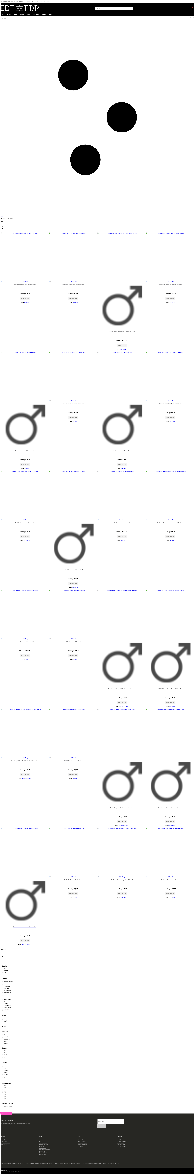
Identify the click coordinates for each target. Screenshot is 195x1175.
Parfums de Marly (26, 944)
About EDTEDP (35, 1)
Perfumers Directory (122, 1141)
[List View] (3, 231)
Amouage (26, 302)
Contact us (3, 1139)
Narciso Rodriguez (123, 825)
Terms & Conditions (44, 1153)
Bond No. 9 (172, 421)
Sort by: (3, 218)
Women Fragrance (82, 1139)
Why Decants (42, 1148)
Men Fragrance (82, 1141)
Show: (2, 221)
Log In (47, 1)
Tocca (75, 897)
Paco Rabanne (172, 825)
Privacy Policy (42, 1154)
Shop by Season (121, 1144)
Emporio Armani (123, 706)
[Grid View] (1, 231)
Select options (25, 298)
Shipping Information (44, 1149)
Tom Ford (123, 897)
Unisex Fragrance (82, 1143)
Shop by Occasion (121, 1146)
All (2, 14)
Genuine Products (43, 1144)
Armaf (75, 421)
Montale (75, 778)
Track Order (3, 1144)
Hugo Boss (172, 706)
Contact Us (42, 1)
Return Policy (42, 1151)
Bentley (123, 468)
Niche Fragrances (82, 1144)
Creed (172, 540)
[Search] (130, 8)
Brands (44, 14)
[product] (25, 258)
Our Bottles (42, 1146)
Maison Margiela (26, 778)
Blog (50, 14)
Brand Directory (121, 1139)
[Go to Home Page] (1, 17)
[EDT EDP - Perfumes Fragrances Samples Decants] (20, 7)
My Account (27, 1)
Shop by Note (120, 1143)
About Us (41, 1139)
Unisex (22, 14)
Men (15, 14)
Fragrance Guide (43, 1143)
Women (9, 14)
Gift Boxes (36, 14)
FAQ (40, 1141)
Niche (28, 14)
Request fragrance (5, 1143)
